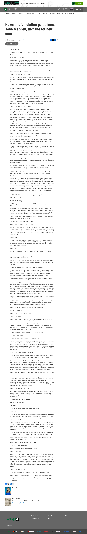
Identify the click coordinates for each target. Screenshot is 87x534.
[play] (6, 9)
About (38, 13)
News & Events (31, 13)
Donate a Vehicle (34, 515)
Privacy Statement (35, 518)
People (14, 13)
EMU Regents (67, 515)
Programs (21, 13)
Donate (80, 3)
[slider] (11, 9)
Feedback (52, 13)
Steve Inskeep (21, 39)
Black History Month (62, 13)
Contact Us (50, 515)
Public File (50, 518)
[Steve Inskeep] (8, 502)
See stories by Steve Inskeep (20, 503)
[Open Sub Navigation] (10, 13)
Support (45, 13)
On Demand (7, 13)
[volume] (9, 9)
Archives (71, 13)
